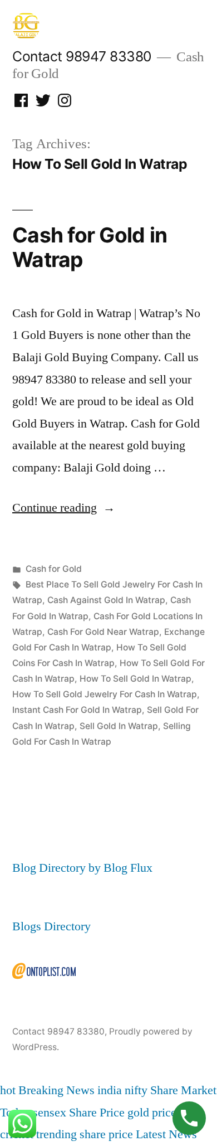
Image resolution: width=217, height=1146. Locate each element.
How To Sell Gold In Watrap (135, 678)
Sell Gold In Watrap (119, 726)
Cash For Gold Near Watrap (103, 632)
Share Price (97, 1112)
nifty (136, 1090)
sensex (49, 1112)
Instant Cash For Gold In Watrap (77, 710)
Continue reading (63, 508)
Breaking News (56, 1090)
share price (106, 1134)
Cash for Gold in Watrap (89, 247)
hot (8, 1090)
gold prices (154, 1112)
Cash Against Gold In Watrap (106, 600)
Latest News (166, 1134)
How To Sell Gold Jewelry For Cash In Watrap (104, 694)
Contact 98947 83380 (81, 56)
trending (56, 1134)
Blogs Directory (51, 926)
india (109, 1090)
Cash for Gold (54, 569)
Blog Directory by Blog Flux (82, 868)
